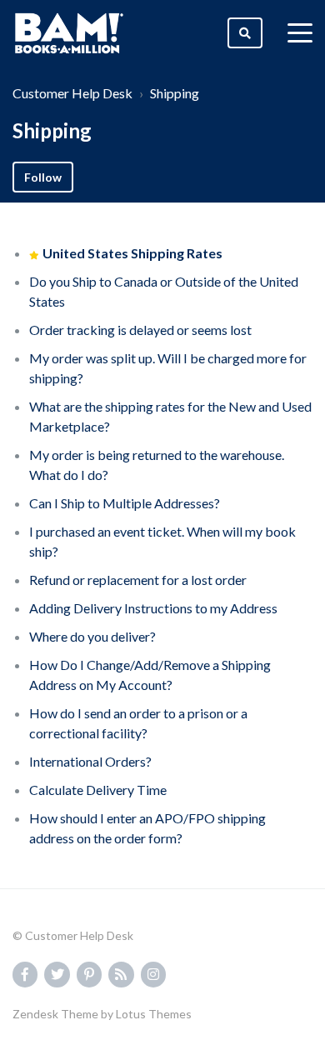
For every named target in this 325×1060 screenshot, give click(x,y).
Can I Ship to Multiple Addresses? (124, 503)
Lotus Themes (154, 1014)
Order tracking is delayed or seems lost (140, 330)
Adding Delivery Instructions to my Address (153, 608)
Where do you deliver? (92, 636)
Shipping (174, 93)
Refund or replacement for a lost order (138, 580)
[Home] (69, 33)
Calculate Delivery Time (98, 790)
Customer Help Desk (72, 93)
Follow (43, 177)
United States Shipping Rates (132, 253)
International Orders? (90, 761)
